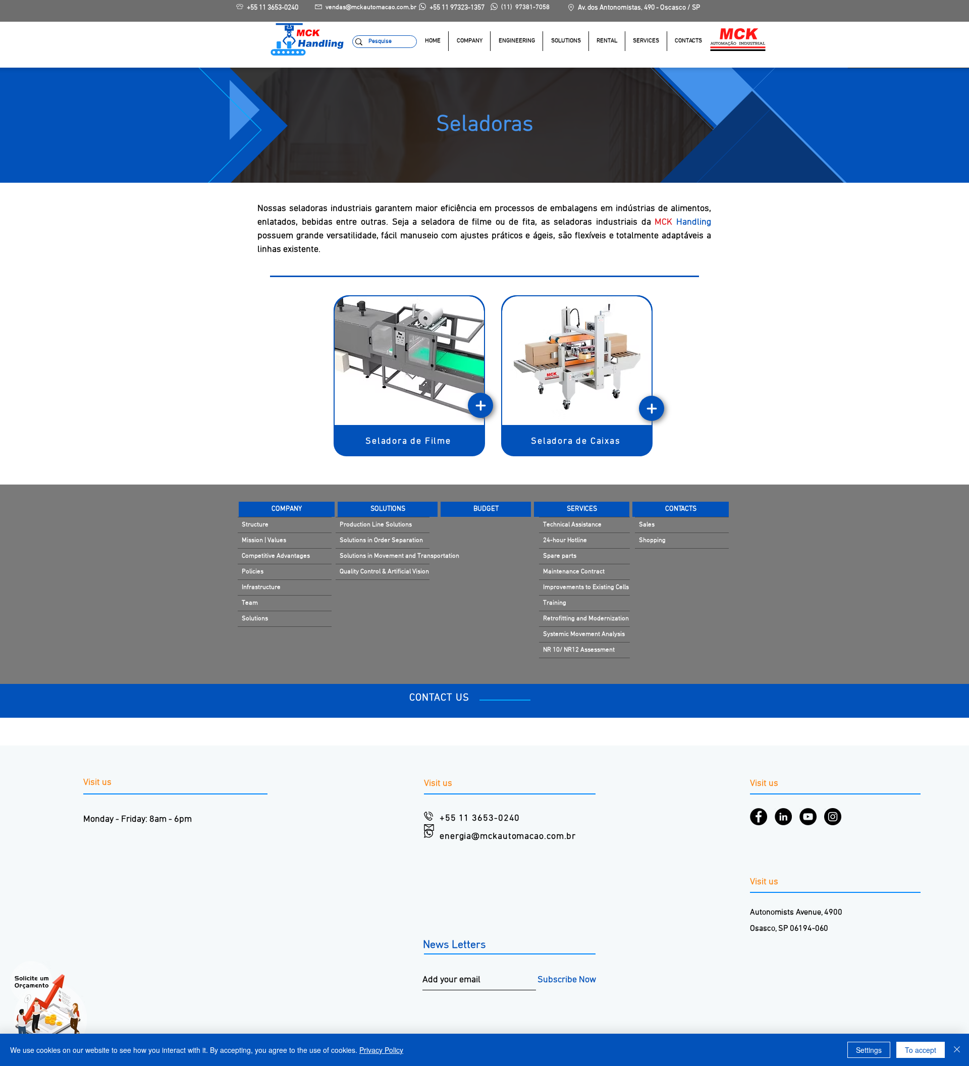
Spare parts (559, 556)
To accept (920, 1050)
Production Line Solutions (376, 525)
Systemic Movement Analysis (584, 634)
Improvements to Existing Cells (586, 587)
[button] (565, 41)
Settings (869, 1050)
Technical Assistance (572, 525)
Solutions (255, 619)
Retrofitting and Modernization (586, 619)
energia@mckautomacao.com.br (508, 836)
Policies (252, 572)
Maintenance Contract (574, 572)
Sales (647, 525)
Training (554, 603)
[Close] (957, 1050)
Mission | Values (264, 541)
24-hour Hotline (565, 541)
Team (250, 603)
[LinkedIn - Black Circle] (783, 816)
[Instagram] (832, 816)
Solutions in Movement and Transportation (384, 556)
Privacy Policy (381, 1050)
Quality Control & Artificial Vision (384, 572)
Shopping (652, 541)
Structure (255, 525)
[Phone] (480, 405)
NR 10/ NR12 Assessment (579, 650)
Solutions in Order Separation (381, 541)
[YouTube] (808, 816)
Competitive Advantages (276, 556)
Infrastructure (261, 587)
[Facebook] (758, 816)
